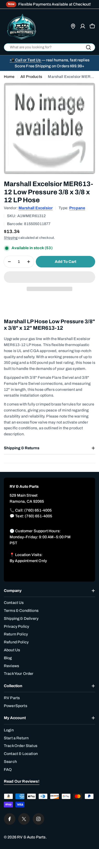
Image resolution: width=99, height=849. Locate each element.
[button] (49, 277)
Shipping (11, 238)
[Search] (88, 47)
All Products (31, 77)
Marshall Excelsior (36, 208)
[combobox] (49, 47)
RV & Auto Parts (31, 837)
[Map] (73, 26)
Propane (77, 208)
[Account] (83, 26)
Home (9, 77)
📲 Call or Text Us (26, 60)
